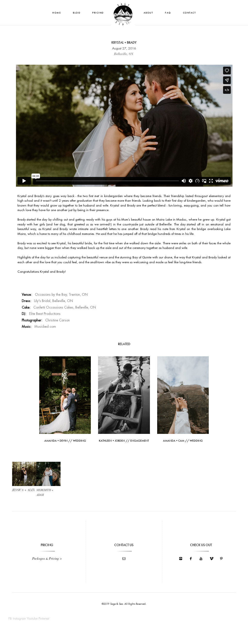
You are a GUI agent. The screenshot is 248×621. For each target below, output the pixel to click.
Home (56, 12)
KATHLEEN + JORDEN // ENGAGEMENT (124, 441)
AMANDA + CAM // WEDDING (183, 441)
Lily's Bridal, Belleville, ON (53, 301)
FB (10, 618)
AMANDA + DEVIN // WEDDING (65, 441)
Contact (189, 12)
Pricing (98, 12)
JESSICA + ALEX (23, 490)
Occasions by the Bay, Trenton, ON (61, 294)
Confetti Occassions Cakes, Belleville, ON (64, 307)
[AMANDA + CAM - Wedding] (183, 394)
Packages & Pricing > (47, 558)
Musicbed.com (45, 326)
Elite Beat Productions (45, 313)
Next (49, 475)
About (148, 12)
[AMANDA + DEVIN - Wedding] (65, 394)
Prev (24, 475)
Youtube (32, 618)
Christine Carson (57, 320)
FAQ (168, 12)
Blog (76, 12)
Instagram (19, 618)
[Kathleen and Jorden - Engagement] (124, 394)
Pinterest (44, 618)
